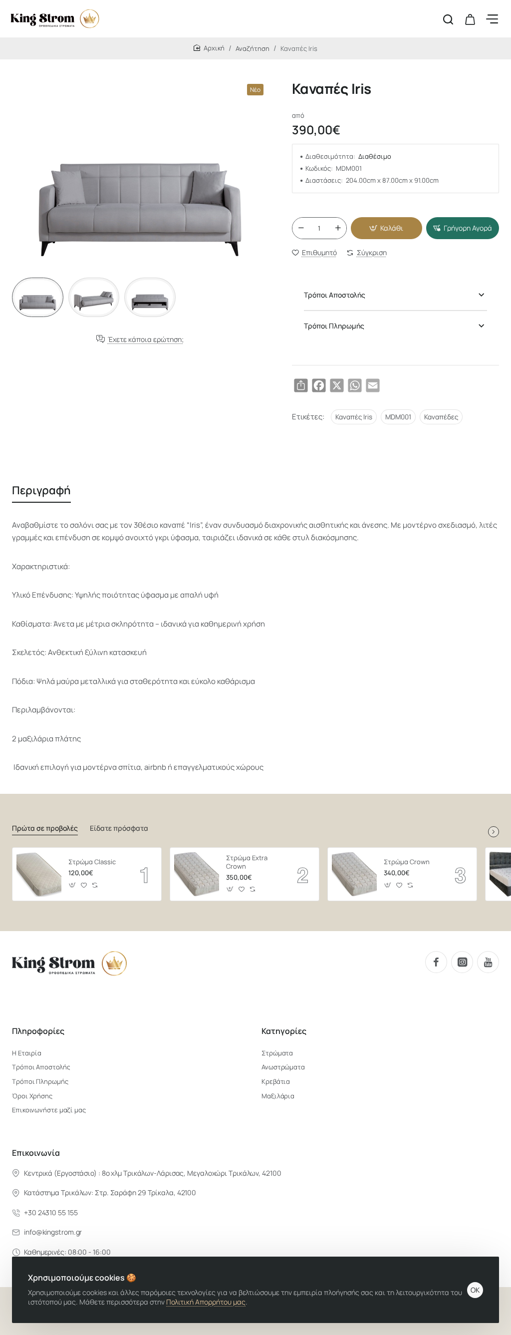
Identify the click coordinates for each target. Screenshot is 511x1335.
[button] (386, 228)
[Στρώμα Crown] (354, 874)
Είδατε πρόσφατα (119, 828)
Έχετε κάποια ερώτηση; (146, 339)
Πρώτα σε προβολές (45, 828)
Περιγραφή (41, 490)
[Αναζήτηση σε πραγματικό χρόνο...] (448, 18)
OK (475, 1290)
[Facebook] (436, 962)
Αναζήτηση (252, 48)
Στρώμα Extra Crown (246, 862)
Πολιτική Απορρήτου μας (206, 1302)
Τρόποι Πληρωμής (334, 326)
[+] (337, 228)
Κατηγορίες (283, 1031)
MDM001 (398, 416)
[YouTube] (488, 962)
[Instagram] (462, 962)
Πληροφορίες (38, 1031)
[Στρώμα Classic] (38, 874)
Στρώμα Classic (92, 862)
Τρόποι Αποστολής (334, 295)
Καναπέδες (441, 416)
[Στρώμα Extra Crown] (196, 874)
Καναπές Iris (353, 416)
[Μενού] (492, 18)
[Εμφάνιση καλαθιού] (470, 18)
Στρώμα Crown (407, 862)
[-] (300, 228)
